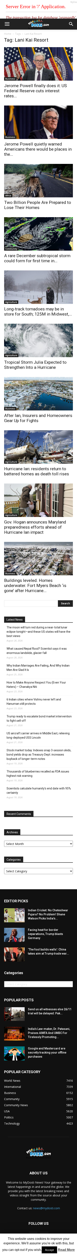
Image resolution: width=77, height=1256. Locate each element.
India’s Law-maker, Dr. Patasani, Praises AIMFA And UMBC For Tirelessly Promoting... (49, 1033)
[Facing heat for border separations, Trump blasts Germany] (14, 935)
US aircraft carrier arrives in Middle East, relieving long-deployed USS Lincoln (38, 735)
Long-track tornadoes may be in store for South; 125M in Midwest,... (38, 312)
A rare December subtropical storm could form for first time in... (37, 258)
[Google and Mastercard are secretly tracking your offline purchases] (14, 1053)
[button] (71, 24)
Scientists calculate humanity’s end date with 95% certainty (39, 790)
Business (10, 78)
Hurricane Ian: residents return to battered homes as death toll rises (36, 471)
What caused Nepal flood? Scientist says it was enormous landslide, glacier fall (37, 651)
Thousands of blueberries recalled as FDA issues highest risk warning (38, 773)
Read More (66, 1250)
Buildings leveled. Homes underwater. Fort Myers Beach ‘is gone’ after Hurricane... (35, 585)
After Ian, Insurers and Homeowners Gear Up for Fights (38, 418)
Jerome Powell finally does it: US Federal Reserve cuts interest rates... (35, 90)
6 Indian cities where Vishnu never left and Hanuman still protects (34, 701)
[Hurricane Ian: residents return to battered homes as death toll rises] (38, 447)
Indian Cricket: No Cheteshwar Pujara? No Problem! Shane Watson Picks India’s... (48, 914)
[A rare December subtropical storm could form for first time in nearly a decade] (38, 234)
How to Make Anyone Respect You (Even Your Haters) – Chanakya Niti (36, 684)
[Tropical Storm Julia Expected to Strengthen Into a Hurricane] (38, 340)
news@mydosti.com (46, 1208)
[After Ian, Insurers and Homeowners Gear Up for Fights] (38, 393)
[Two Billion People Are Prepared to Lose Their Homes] (38, 180)
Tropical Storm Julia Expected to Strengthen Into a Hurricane (35, 365)
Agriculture (11, 302)
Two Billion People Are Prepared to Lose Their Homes (37, 205)
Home (7, 34)
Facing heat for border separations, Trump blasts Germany (45, 934)
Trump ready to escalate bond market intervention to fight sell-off (39, 718)
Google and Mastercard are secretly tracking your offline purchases (47, 1052)
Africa (8, 195)
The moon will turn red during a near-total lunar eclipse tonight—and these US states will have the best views (38, 632)
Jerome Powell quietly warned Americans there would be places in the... (38, 149)
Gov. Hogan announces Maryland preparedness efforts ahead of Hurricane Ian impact (35, 527)
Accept (49, 1250)
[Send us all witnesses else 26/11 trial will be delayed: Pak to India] (14, 1014)
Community (11, 248)
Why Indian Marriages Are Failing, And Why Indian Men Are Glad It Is (38, 667)
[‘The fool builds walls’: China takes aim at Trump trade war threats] (14, 954)
